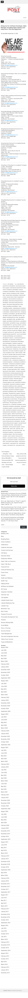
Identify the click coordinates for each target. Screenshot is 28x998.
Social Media (4, 625)
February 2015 (5, 942)
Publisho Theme (7, 990)
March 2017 (4, 906)
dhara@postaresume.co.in (10, 65)
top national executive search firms (13, 419)
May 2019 (3, 847)
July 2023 (3, 750)
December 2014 (5, 945)
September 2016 (5, 922)
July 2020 (3, 814)
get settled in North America (13, 321)
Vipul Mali (5, 33)
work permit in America (12, 437)
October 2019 (5, 836)
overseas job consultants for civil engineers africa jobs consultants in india (13, 358)
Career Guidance (5, 542)
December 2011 (5, 972)
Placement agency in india (8, 382)
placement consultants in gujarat (16, 389)
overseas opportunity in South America (11, 376)
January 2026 (5, 667)
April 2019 (4, 850)
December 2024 (5, 703)
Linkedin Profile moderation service (13, 347)
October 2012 (5, 959)
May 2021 (3, 786)
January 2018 (5, 881)
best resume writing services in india (15, 304)
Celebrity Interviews (6, 547)
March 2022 (4, 781)
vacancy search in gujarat (14, 426)
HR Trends (4, 589)
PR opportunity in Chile (20, 397)
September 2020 (5, 808)
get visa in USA (18, 332)
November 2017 (5, 886)
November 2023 (5, 739)
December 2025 (5, 669)
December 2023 (5, 736)
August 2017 (4, 895)
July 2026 (3, 650)
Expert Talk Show (6, 564)
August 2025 (4, 680)
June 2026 (4, 653)
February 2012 (5, 967)
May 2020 (3, 819)
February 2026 (5, 664)
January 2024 (5, 733)
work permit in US (11, 445)
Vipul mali (18, 428)
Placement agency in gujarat (15, 380)
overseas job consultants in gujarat (17, 363)
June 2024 (4, 719)
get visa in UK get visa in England (14, 330)
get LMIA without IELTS (21, 313)
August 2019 (4, 842)
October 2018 (5, 867)
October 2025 (5, 675)
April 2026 (4, 658)
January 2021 (5, 797)
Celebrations (4, 544)
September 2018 (5, 870)
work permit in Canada (12, 439)
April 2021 (4, 789)
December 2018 (5, 861)
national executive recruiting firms (10, 356)
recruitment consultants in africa (18, 404)
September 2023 (5, 744)
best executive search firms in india (18, 287)
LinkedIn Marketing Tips (7, 603)
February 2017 (5, 908)
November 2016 (5, 917)
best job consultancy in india (13, 293)
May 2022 (3, 775)
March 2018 (4, 875)
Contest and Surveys (7, 550)
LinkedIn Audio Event (7, 600)
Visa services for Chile (17, 430)
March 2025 (4, 694)
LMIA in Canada (18, 352)
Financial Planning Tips (7, 569)
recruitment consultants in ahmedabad (11, 406)
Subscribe (14, 486)
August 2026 (4, 647)
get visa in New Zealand (13, 326)
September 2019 (5, 839)
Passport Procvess (6, 614)
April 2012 (4, 961)
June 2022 (4, 772)
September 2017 (5, 892)
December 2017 (5, 883)
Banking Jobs (5, 533)
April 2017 (4, 903)
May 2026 (3, 655)
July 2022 (3, 769)
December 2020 (5, 800)
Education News (5, 555)
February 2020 (5, 825)
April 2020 (4, 822)
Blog (2, 536)
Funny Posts (4, 572)
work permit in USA (20, 445)
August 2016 (4, 925)
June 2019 (4, 845)
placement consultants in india (10, 391)
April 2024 (4, 725)
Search (2, 524)
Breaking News (5, 539)
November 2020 (5, 803)
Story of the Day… (6, 628)
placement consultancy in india (10, 386)
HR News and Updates (7, 586)
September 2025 (5, 678)
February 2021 (5, 794)
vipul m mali (12, 428)
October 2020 (5, 806)
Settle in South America (17, 413)
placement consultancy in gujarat (17, 384)
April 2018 (4, 872)
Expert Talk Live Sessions (8, 561)
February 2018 (5, 878)
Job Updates (10, 284)
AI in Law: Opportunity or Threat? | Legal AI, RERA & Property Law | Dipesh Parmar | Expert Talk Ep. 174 (13, 502)
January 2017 (5, 911)
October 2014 (5, 947)
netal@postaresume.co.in (10, 248)
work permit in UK (14, 443)
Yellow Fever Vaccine (7, 639)
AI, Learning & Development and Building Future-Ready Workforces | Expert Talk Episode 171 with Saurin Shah (12, 519)
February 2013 (5, 956)
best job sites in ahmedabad (12, 295)
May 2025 (3, 689)
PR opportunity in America (8, 397)
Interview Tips (5, 594)
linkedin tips (15, 349)
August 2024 (4, 714)
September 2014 (5, 950)
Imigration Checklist (6, 592)
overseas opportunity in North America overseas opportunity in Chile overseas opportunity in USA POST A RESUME (14, 373)
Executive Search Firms (15, 311)
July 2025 (3, 683)
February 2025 (5, 697)
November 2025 (5, 672)
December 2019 (5, 831)
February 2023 (5, 764)
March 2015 (4, 939)
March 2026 (4, 661)
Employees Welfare (6, 558)
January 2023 (5, 767)
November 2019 (5, 833)
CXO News (4, 553)
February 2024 (5, 731)
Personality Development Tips (9, 617)
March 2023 (4, 761)
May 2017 (3, 900)
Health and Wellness (7, 578)
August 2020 (4, 811)
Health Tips (4, 580)
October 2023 (5, 742)
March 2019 (4, 853)
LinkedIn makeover (12, 345)
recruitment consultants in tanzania (13, 410)
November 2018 (5, 864)
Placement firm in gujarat (14, 393)
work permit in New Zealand (12, 441)
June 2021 (4, 783)
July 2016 (3, 928)
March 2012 (4, 964)
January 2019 (5, 858)
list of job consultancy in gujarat (16, 350)
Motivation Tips (5, 608)
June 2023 (4, 753)
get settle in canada (7, 315)
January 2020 (5, 828)
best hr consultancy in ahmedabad (10, 289)
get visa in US (11, 332)
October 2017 (5, 889)
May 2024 (3, 722)
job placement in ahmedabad (17, 341)
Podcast (3, 619)
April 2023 (4, 758)
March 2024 (4, 728)
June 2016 (4, 931)
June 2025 (4, 686)
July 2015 (3, 936)
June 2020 (4, 817)
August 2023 (4, 747)
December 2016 (5, 914)
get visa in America (17, 324)
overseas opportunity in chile (13, 369)
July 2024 (3, 717)
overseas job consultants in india (10, 365)
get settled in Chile (11, 319)
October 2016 (5, 920)
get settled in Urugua (14, 323)
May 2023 (3, 756)
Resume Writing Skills (7, 622)
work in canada (11, 436)
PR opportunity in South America (10, 399)
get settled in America (17, 315)
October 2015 (5, 934)
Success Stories (5, 631)
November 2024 (5, 705)
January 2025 (5, 700)
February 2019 (5, 856)
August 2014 (4, 953)
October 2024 (5, 708)
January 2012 (5, 970)
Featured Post (5, 567)
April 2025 (4, 692)
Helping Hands (5, 583)
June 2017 (4, 897)
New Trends (4, 611)
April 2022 (4, 778)
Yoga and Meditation (7, 642)
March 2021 (4, 792)
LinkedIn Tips (5, 606)
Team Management (6, 633)
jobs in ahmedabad (7, 343)
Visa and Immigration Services (9, 636)
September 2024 (5, 711)
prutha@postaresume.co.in (11, 87)
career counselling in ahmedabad (10, 306)
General (3, 575)
